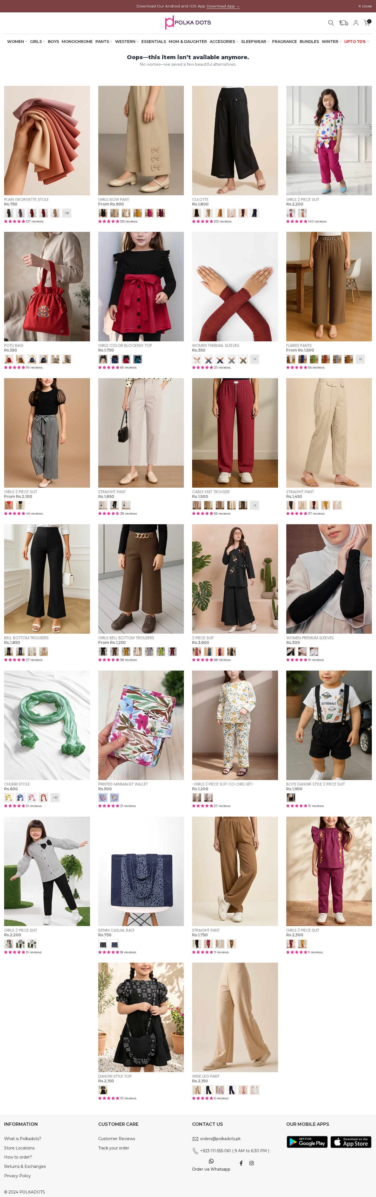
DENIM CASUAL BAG (116, 930)
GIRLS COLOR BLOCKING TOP (125, 345)
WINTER (330, 41)
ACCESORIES (222, 41)
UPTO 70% (355, 41)
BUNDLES (309, 41)
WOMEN (15, 41)
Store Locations (19, 1148)
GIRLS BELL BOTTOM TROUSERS (126, 638)
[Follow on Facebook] (241, 1163)
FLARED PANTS (299, 345)
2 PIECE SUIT (203, 638)
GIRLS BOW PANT (113, 199)
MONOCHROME (77, 41)
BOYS (53, 41)
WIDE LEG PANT (205, 1076)
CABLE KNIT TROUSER (211, 492)
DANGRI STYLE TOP (115, 1076)
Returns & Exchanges (25, 1166)
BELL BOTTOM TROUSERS (26, 638)
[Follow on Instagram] (251, 1163)
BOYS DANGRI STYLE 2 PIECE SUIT (315, 784)
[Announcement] (188, 6)
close (12, 6)
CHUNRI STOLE (17, 784)
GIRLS (36, 41)
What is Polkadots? (22, 1138)
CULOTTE (200, 199)
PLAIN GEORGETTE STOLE (26, 199)
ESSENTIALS (153, 41)
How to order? (18, 1157)
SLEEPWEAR (253, 41)
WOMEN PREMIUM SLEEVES (310, 638)
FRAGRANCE (284, 41)
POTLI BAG (13, 345)
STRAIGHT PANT (112, 492)
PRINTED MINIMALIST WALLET (123, 784)
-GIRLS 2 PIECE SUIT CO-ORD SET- (223, 784)
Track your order (113, 1148)
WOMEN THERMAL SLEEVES (215, 345)
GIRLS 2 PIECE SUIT (302, 199)
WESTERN (125, 41)
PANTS (102, 41)
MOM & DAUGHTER (188, 41)
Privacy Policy (17, 1175)
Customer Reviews (116, 1138)
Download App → (223, 6)
